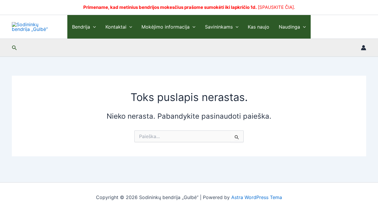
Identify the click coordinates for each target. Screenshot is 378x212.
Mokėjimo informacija (165, 27)
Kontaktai (115, 27)
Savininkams (219, 27)
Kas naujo (258, 27)
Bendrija (81, 27)
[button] (93, 27)
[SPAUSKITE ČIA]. (276, 7)
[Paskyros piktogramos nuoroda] (363, 47)
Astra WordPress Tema (256, 197)
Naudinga (289, 27)
